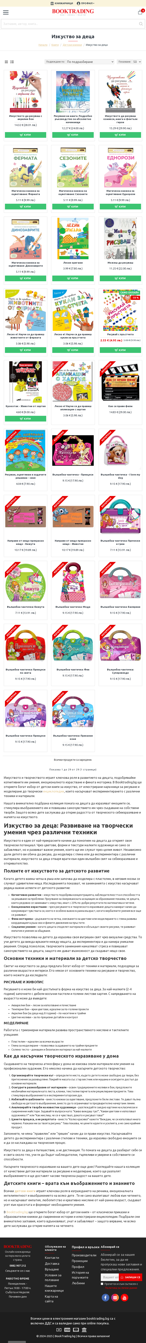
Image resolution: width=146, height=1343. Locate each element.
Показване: (125, 61)
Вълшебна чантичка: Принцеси (25, 735)
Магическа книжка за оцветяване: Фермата (25, 192)
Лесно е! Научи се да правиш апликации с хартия (73, 408)
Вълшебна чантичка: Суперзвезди (120, 671)
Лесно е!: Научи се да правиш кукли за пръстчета (73, 336)
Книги (55, 44)
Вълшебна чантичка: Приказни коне (73, 737)
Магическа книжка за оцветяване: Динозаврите (26, 264)
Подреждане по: (55, 61)
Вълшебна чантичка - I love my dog (120, 476)
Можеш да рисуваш (120, 262)
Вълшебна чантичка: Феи (73, 669)
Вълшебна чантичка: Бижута (25, 606)
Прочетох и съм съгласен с (121, 1285)
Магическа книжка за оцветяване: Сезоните (72, 192)
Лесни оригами (73, 262)
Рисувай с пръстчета (120, 334)
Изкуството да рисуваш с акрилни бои (25, 117)
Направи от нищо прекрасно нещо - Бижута (25, 542)
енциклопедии (53, 791)
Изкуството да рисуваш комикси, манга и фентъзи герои (120, 119)
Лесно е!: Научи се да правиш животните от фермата (25, 336)
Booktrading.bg (17, 1212)
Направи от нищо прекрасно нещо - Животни (73, 542)
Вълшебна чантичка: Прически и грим (120, 542)
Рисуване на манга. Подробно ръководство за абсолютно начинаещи (73, 119)
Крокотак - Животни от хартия (26, 406)
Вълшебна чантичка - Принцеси (72, 474)
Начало (43, 44)
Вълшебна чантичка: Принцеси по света (25, 671)
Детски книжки (72, 44)
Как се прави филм (120, 406)
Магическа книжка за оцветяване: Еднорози (120, 192)
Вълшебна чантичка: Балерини (120, 606)
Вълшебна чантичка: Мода (73, 606)
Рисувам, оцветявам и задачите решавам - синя (25, 476)
